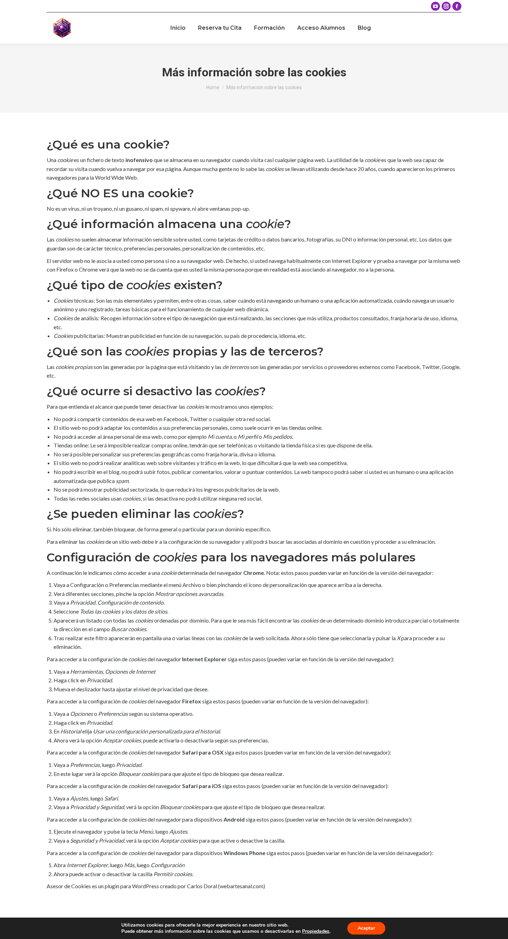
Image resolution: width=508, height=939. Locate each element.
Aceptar (366, 928)
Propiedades (315, 931)
